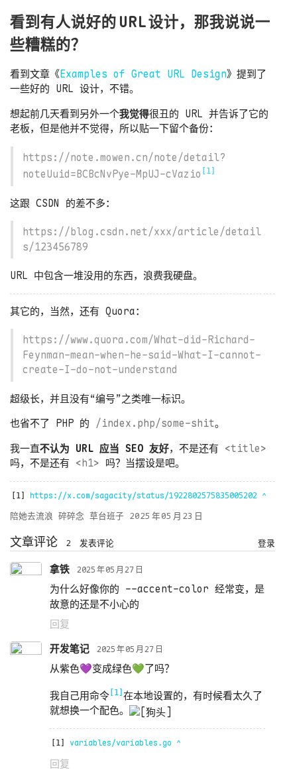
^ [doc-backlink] (264, 495)
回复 (60, 624)
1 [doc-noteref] (208, 171)
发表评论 (97, 543)
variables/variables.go (121, 743)
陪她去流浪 (31, 516)
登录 (266, 543)
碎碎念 (71, 516)
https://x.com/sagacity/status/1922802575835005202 (143, 495)
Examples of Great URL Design (143, 74)
